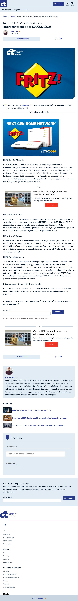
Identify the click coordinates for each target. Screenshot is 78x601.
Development (7, 562)
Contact (6, 571)
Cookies (6, 584)
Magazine (6, 534)
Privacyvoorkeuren (9, 587)
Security (6, 556)
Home (5, 17)
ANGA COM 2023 (27, 105)
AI (4, 553)
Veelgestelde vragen (10, 574)
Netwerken (6, 559)
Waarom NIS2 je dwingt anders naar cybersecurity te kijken (50, 193)
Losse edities (7, 541)
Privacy (5, 581)
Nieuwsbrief (7, 544)
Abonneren (58, 4)
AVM (5, 105)
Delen (59, 38)
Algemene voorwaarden (11, 577)
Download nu (51, 205)
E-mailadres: (7, 310)
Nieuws (12, 17)
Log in (6, 34)
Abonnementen (8, 537)
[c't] (3, 3)
